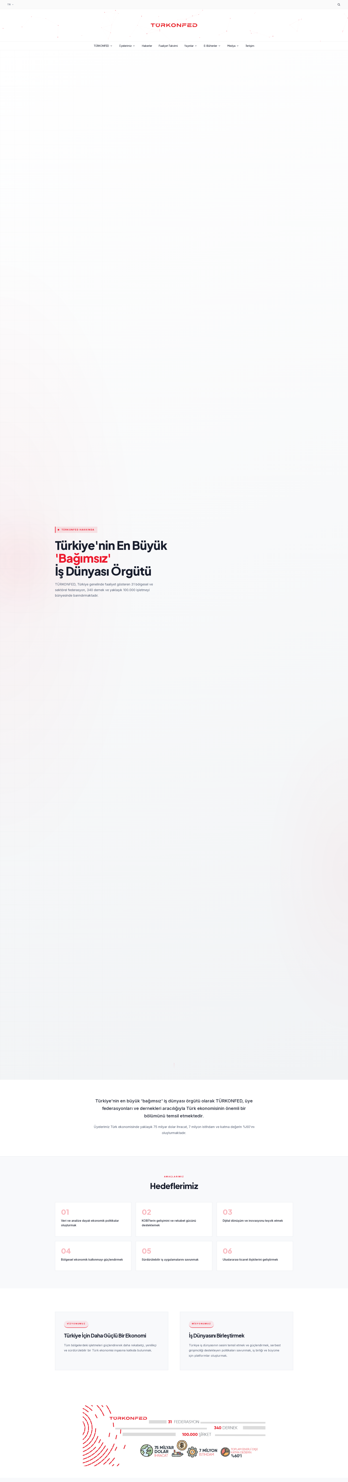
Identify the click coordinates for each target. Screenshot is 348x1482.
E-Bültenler (210, 45)
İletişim (250, 45)
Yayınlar (189, 45)
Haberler (147, 45)
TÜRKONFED (101, 45)
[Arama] (339, 4)
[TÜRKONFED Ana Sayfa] (174, 25)
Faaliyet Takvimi (168, 45)
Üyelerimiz (125, 45)
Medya (231, 45)
